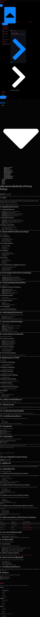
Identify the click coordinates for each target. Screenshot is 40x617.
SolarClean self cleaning (6, 43)
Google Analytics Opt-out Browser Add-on (24, 555)
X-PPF (3, 38)
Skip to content (3, 0)
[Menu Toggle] (1, 5)
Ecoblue (3, 30)
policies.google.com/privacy (27, 523)
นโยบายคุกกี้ (11, 223)
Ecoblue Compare (5, 33)
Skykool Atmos (4, 41)
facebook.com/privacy (26, 525)
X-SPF (3, 35)
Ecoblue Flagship (14, 33)
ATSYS (2, 2)
